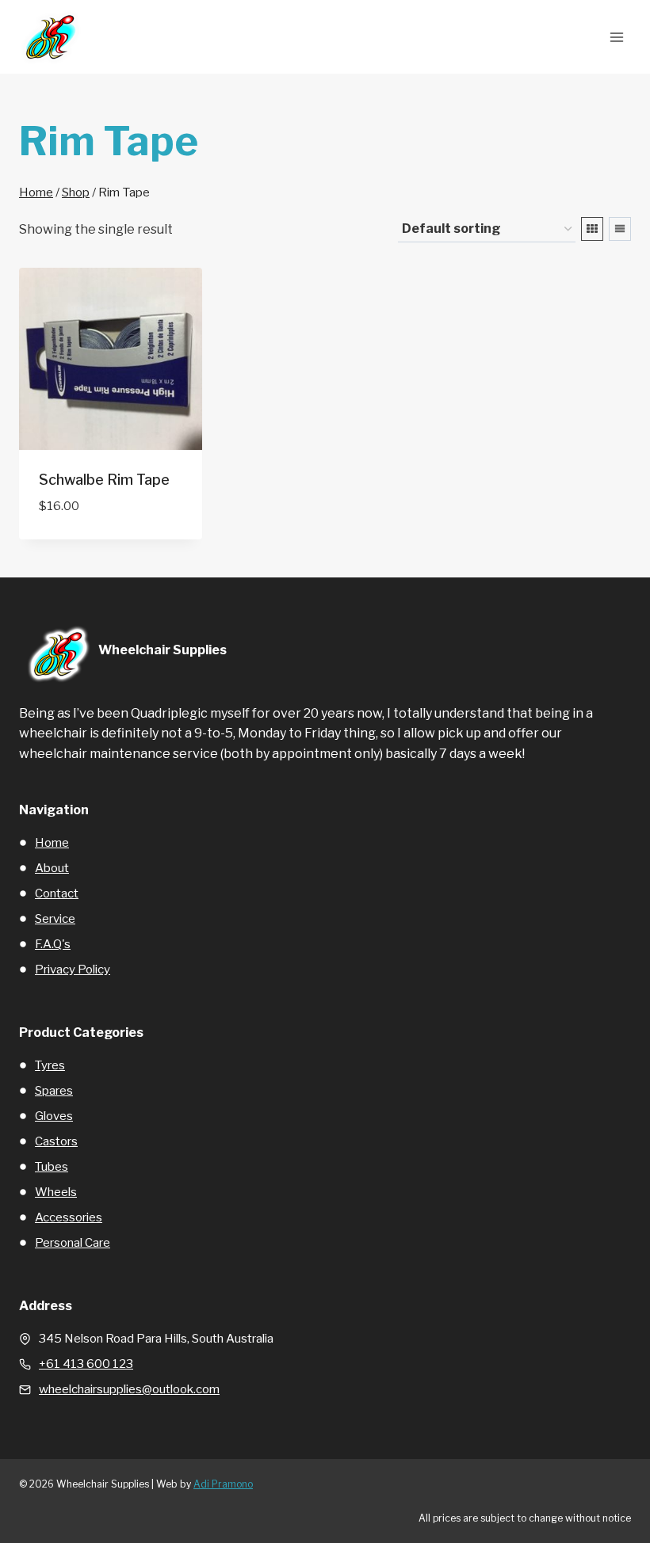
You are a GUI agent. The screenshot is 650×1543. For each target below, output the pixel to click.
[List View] (620, 229)
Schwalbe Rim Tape (104, 479)
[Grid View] (592, 229)
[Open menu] (616, 37)
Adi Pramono (223, 1484)
